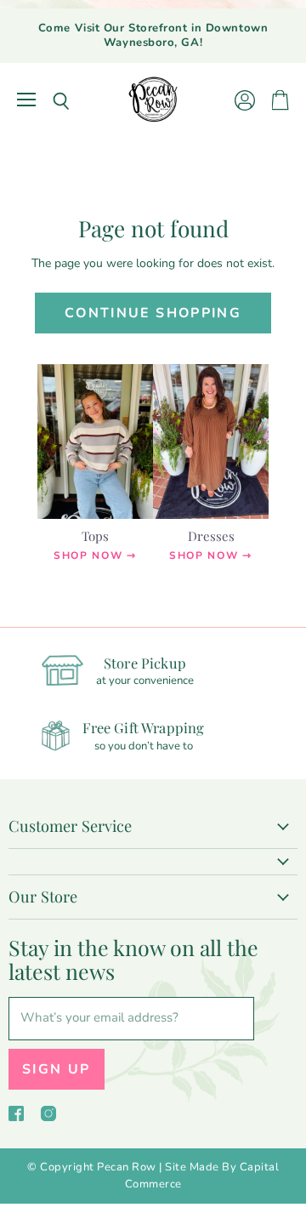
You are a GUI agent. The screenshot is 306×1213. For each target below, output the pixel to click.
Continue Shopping (153, 313)
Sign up (56, 1069)
